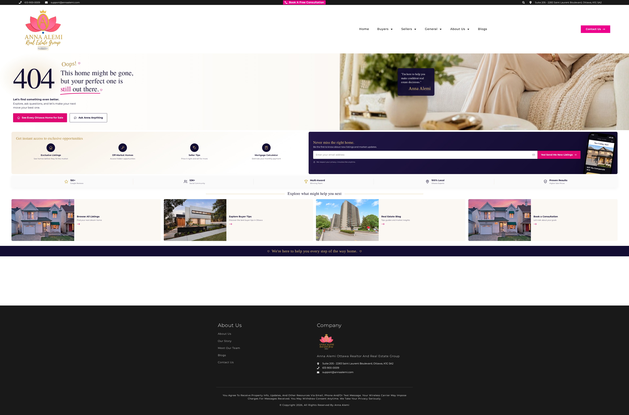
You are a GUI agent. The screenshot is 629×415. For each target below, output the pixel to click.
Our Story (224, 341)
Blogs (482, 29)
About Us (457, 29)
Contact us (226, 362)
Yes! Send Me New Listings (557, 154)
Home (364, 29)
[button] (523, 2)
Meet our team (229, 348)
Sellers (406, 29)
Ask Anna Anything (90, 117)
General (431, 29)
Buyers (383, 29)
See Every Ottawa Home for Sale (42, 117)
